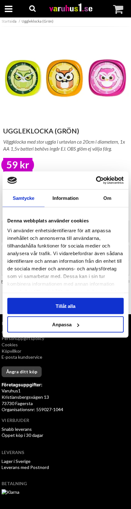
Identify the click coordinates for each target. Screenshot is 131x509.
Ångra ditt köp (21, 371)
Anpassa (62, 324)
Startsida (9, 21)
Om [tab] (107, 197)
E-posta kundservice (22, 357)
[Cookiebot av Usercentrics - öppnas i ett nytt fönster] (96, 180)
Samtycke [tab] (24, 197)
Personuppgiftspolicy (23, 338)
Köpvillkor (11, 351)
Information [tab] (65, 197)
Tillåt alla (65, 306)
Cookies (10, 344)
